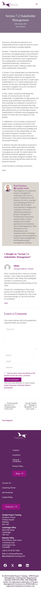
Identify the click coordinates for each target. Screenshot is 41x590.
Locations (16, 455)
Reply (6, 303)
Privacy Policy (17, 466)
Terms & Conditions (16, 461)
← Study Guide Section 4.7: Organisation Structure (11, 406)
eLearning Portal (8, 488)
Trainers (15, 450)
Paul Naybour (20, 26)
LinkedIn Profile (22, 188)
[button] (5, 565)
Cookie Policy (7, 497)
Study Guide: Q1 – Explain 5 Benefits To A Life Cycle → (30, 406)
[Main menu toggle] (36, 4)
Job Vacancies (7, 492)
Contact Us (6, 483)
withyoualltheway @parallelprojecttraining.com (13, 554)
